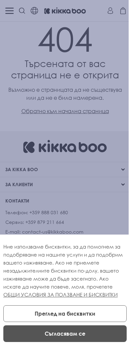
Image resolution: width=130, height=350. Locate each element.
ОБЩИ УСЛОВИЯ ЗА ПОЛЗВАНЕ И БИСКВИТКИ (60, 295)
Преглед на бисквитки (65, 313)
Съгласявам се (65, 333)
